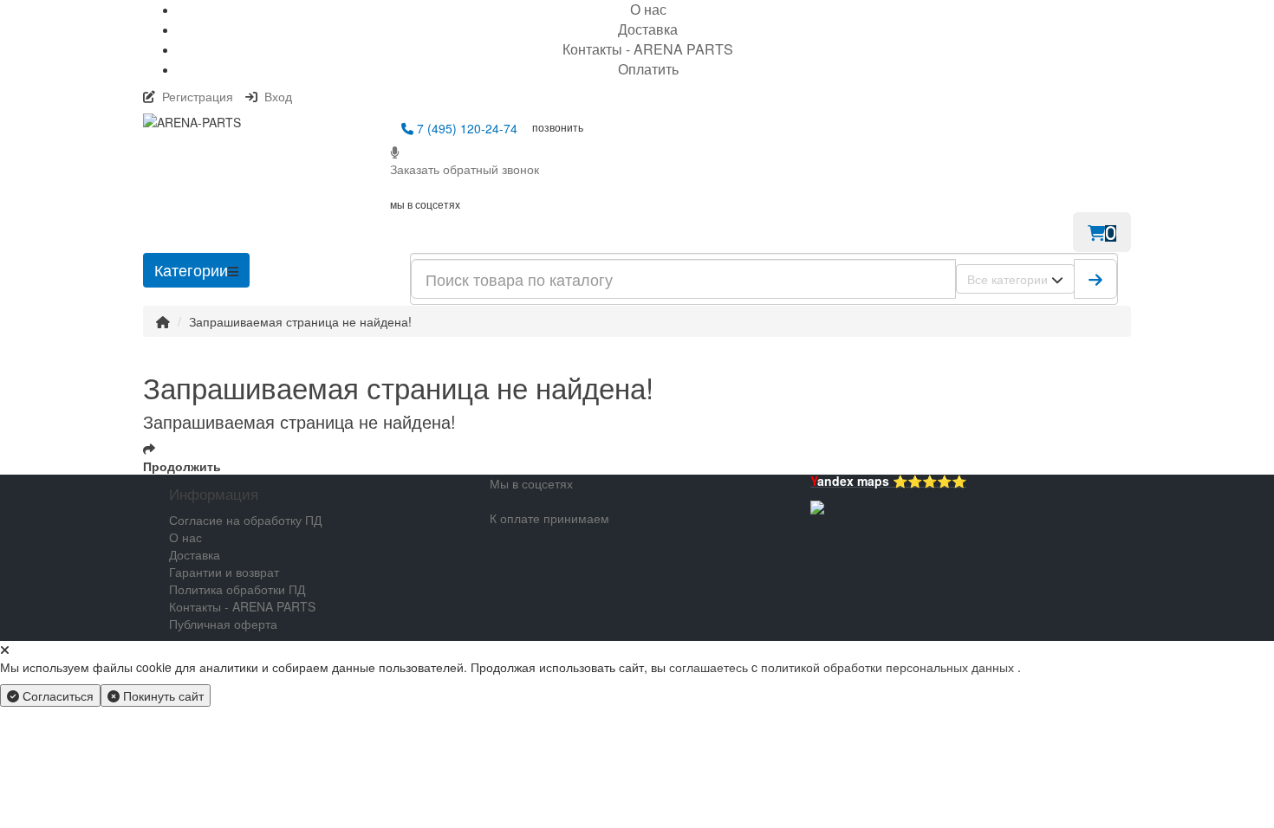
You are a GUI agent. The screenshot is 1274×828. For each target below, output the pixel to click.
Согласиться (56, 695)
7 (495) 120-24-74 (465, 128)
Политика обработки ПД (237, 589)
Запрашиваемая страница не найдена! (300, 321)
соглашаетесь (710, 667)
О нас (185, 537)
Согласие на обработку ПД (245, 519)
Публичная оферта (223, 623)
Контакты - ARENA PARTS (647, 49)
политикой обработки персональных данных (887, 667)
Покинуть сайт (162, 695)
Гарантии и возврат (224, 571)
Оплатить (648, 69)
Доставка (648, 29)
